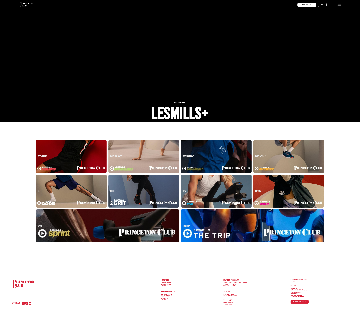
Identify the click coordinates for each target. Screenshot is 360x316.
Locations (165, 280)
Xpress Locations (168, 291)
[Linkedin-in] (30, 303)
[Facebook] (23, 303)
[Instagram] (26, 303)
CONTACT (294, 285)
